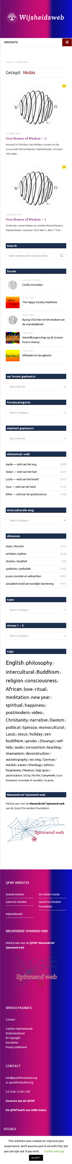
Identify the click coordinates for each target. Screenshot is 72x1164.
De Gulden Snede (49, 894)
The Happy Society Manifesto (39, 302)
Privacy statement (16, 1047)
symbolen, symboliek (18, 568)
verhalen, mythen (16, 553)
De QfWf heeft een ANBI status (26, 1110)
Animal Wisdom (15, 894)
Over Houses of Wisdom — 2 (26, 138)
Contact (10, 1019)
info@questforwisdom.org (21, 1077)
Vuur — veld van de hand (21, 486)
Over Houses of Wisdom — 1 (26, 219)
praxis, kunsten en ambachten (23, 576)
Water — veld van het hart (21, 471)
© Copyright (13, 1037)
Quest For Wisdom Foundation (50, 904)
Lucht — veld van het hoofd (22, 479)
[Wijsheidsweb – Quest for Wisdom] (36, 18)
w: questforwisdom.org (19, 1082)
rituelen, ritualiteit (16, 561)
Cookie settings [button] (54, 1151)
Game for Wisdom (16, 901)
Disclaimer (12, 1042)
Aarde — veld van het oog (21, 464)
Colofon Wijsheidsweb (19, 1028)
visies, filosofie (15, 546)
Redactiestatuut (15, 1033)
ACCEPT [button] (36, 1157)
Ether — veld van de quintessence (26, 494)
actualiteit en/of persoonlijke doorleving (30, 583)
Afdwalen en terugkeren (36, 355)
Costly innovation (32, 284)
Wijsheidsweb (14, 914)
